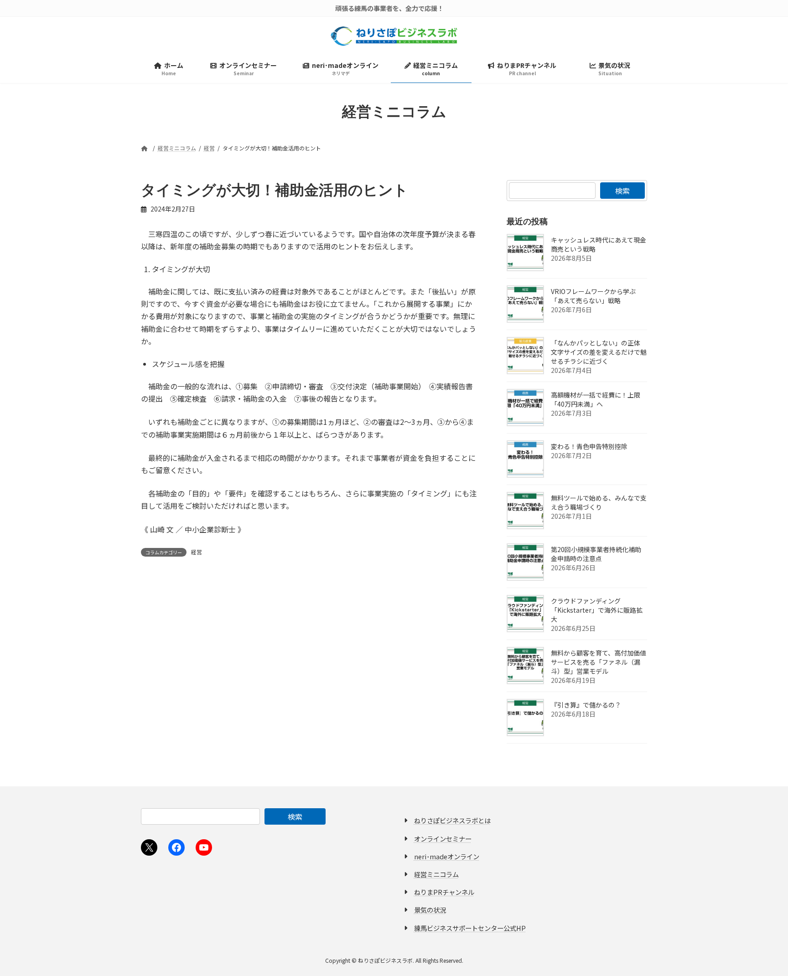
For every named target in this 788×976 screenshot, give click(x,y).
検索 (622, 190)
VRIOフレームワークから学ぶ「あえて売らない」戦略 (593, 296)
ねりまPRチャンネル (444, 892)
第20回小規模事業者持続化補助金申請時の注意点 (596, 554)
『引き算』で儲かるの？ (586, 704)
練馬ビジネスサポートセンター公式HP (470, 928)
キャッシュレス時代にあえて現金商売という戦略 (598, 244)
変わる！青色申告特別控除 (589, 446)
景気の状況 (430, 909)
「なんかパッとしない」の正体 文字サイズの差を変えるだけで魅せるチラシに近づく (599, 352)
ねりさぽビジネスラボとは (452, 820)
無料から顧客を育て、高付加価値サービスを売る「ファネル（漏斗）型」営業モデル (598, 662)
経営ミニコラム (436, 874)
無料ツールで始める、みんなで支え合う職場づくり (599, 502)
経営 (196, 552)
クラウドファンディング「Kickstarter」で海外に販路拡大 (597, 610)
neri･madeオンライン (446, 856)
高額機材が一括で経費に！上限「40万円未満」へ (595, 399)
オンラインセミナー (443, 838)
